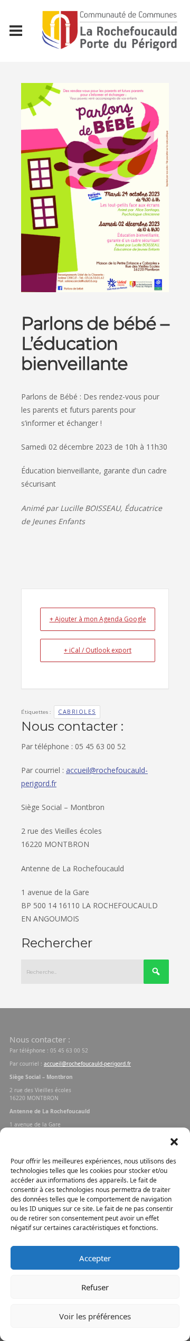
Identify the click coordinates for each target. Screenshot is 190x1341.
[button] (174, 1140)
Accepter (95, 1258)
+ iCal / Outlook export (97, 650)
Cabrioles (77, 711)
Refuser (95, 1287)
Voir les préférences (95, 1316)
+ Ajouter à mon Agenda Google (98, 618)
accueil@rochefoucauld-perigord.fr (87, 1063)
